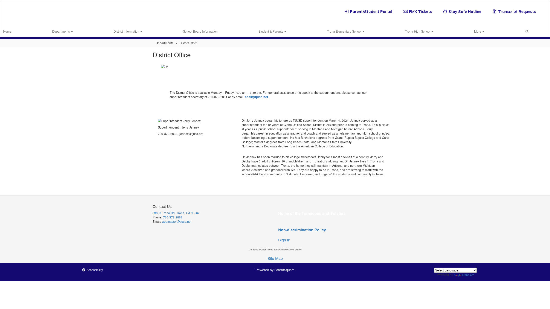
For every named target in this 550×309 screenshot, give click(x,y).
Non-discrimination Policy (302, 230)
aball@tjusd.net (256, 97)
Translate (468, 275)
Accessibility (94, 270)
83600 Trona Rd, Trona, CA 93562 (176, 213)
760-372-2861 (172, 217)
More (478, 31)
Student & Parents (271, 31)
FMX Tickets (420, 11)
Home (7, 31)
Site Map (275, 258)
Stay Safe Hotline (464, 11)
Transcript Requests (517, 11)
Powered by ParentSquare (275, 269)
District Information (127, 31)
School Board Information (200, 31)
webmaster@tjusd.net (176, 221)
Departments (61, 31)
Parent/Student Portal (371, 11)
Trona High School (418, 31)
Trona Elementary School (344, 31)
